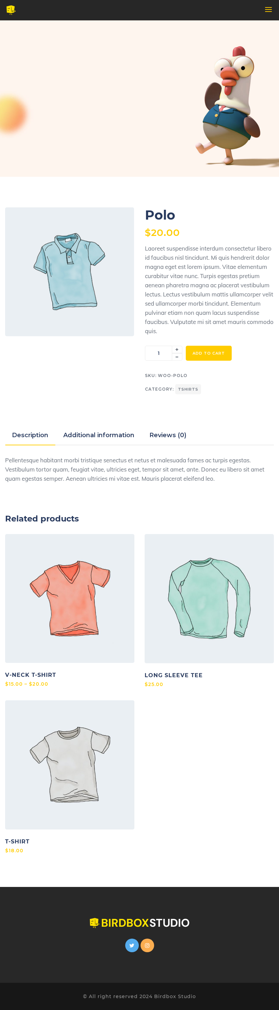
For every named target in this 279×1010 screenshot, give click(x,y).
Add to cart (209, 353)
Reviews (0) (167, 435)
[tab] (30, 435)
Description (30, 435)
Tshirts (188, 389)
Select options (70, 598)
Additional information (98, 435)
